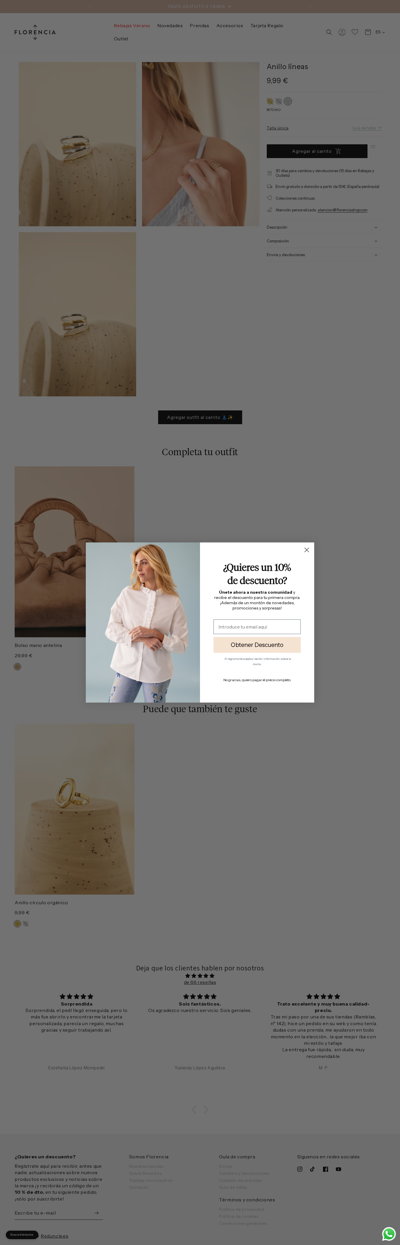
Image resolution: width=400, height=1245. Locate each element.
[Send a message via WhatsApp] (389, 1234)
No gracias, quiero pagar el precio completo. (257, 680)
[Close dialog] (307, 550)
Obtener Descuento (257, 644)
